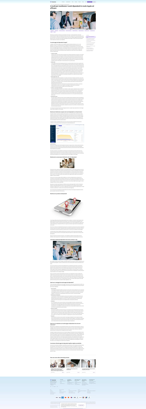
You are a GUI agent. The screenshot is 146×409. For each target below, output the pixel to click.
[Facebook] (52, 386)
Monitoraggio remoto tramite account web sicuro (70, 382)
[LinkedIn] (55, 386)
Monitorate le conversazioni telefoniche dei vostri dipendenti (91, 41)
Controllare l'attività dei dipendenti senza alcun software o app (90, 44)
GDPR (78, 392)
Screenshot (76, 381)
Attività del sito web (84, 382)
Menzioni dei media (61, 389)
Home (51, 4)
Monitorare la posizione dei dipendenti (91, 42)
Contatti (88, 389)
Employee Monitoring (75, 30)
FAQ (69, 389)
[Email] (57, 386)
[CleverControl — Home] (53, 2)
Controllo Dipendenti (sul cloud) (63, 381)
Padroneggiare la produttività (92, 383)
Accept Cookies (81, 405)
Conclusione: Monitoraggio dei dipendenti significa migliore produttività (90, 50)
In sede (61, 382)
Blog (53, 4)
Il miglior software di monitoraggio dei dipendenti (82, 391)
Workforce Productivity (62, 30)
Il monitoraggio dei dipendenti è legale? (90, 37)
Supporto (79, 389)
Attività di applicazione (84, 383)
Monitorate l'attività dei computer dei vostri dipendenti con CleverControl (91, 39)
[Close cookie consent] (85, 403)
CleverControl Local (62, 383)
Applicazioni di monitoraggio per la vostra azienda (92, 382)
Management (52, 30)
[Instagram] (50, 386)
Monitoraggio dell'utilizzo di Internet (84, 380)
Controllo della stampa (77, 384)
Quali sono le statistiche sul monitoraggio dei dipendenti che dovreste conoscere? (90, 48)
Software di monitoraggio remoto (69, 380)
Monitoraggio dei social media (92, 380)
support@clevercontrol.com (53, 384)
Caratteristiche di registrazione (78, 380)
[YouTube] (54, 386)
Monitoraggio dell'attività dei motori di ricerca (85, 384)
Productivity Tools (87, 30)
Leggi (62, 372)
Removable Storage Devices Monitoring (78, 383)
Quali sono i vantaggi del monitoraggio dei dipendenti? (91, 46)
